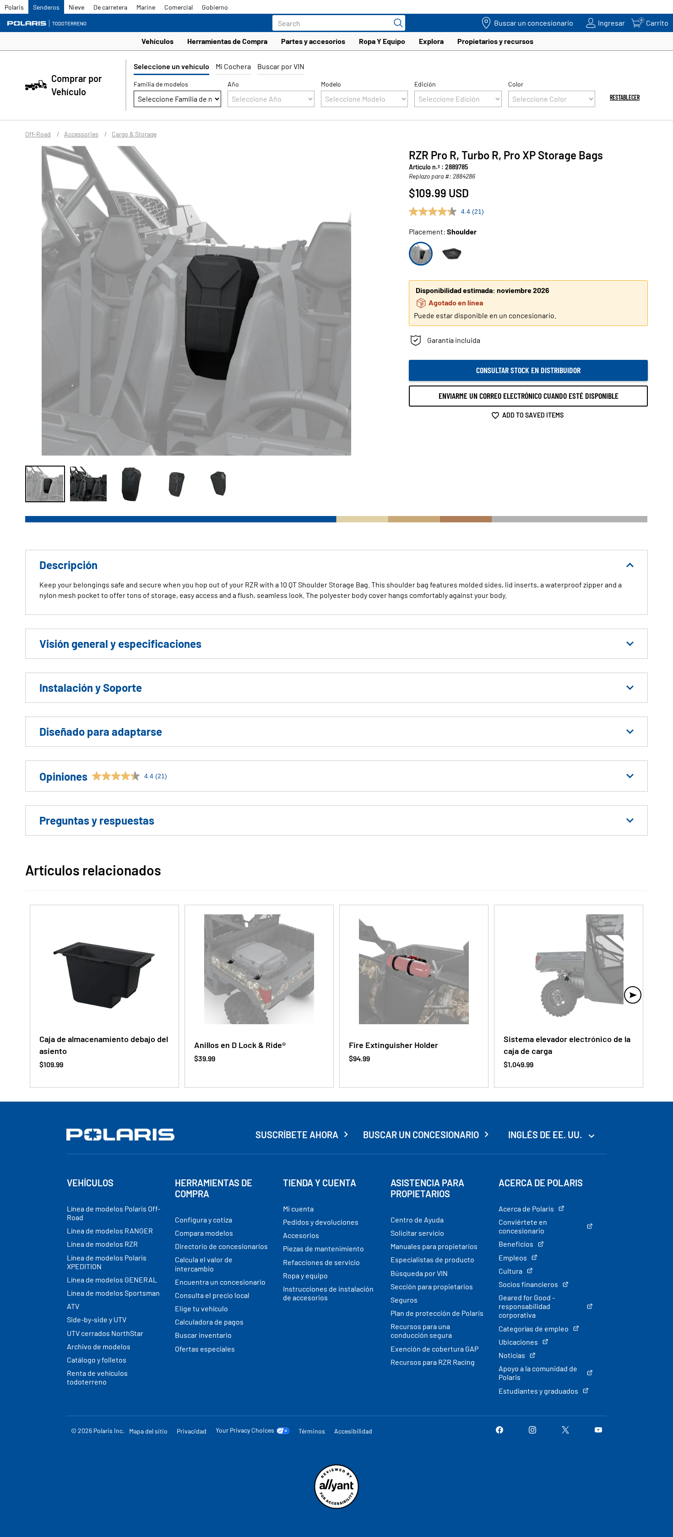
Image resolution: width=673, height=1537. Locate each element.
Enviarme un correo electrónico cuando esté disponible (529, 396)
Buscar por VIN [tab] (280, 66)
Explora (431, 41)
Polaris (14, 7)
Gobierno (215, 7)
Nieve (76, 7)
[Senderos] (48, 23)
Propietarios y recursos (495, 41)
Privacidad (191, 1431)
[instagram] (532, 1430)
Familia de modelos (161, 84)
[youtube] (598, 1430)
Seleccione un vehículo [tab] (171, 66)
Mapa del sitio (148, 1431)
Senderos (46, 7)
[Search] (396, 23)
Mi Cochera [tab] (233, 66)
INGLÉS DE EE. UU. (546, 1134)
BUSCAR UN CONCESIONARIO (421, 1134)
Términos (312, 1431)
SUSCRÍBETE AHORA (296, 1134)
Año (233, 84)
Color (515, 84)
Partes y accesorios (313, 41)
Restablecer (625, 97)
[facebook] (499, 1430)
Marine (145, 7)
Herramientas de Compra (227, 41)
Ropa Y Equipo (382, 41)
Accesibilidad (353, 1431)
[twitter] (565, 1430)
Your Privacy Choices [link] (245, 1430)
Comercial (178, 7)
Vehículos (157, 41)
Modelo (331, 84)
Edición (425, 84)
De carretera (110, 7)
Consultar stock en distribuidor (528, 370)
